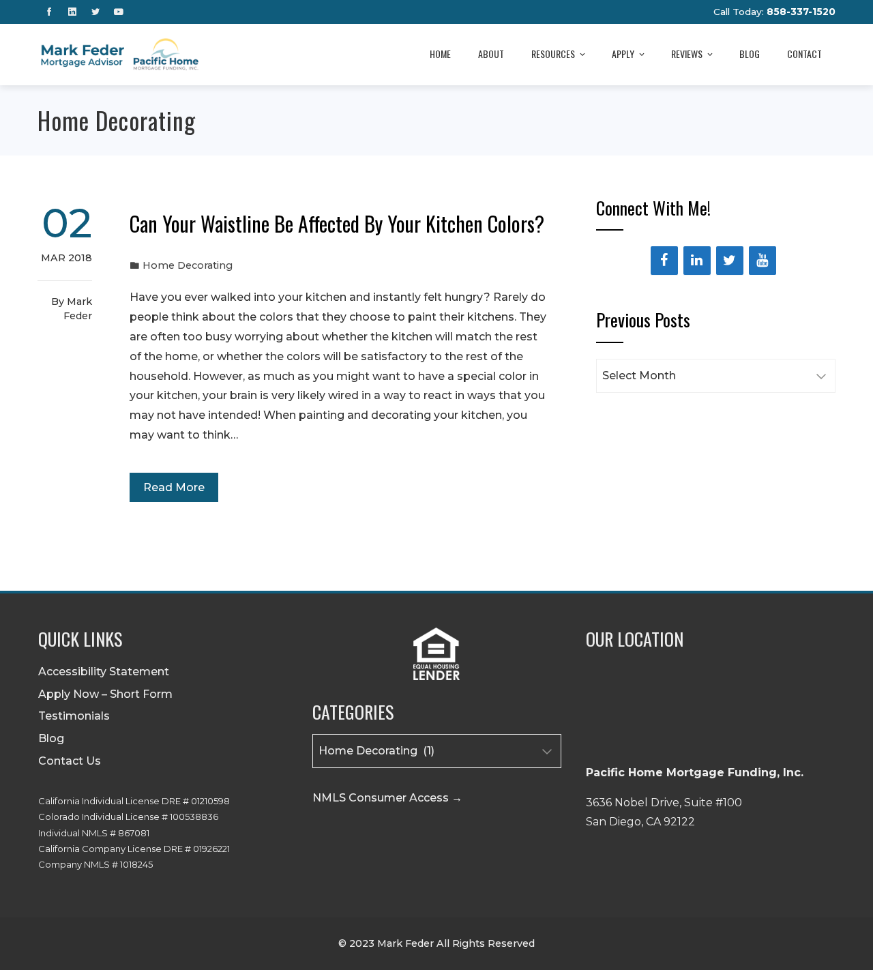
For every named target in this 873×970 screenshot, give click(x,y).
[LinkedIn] (697, 260)
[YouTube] (762, 260)
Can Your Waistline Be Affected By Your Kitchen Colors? (337, 223)
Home (440, 53)
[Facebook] (664, 260)
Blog (749, 53)
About (491, 53)
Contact (804, 53)
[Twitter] (729, 260)
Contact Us (69, 760)
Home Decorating (188, 265)
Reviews (686, 53)
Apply (623, 53)
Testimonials (74, 715)
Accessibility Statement (103, 671)
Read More (174, 487)
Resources (553, 53)
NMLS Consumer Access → (387, 797)
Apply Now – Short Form (105, 694)
